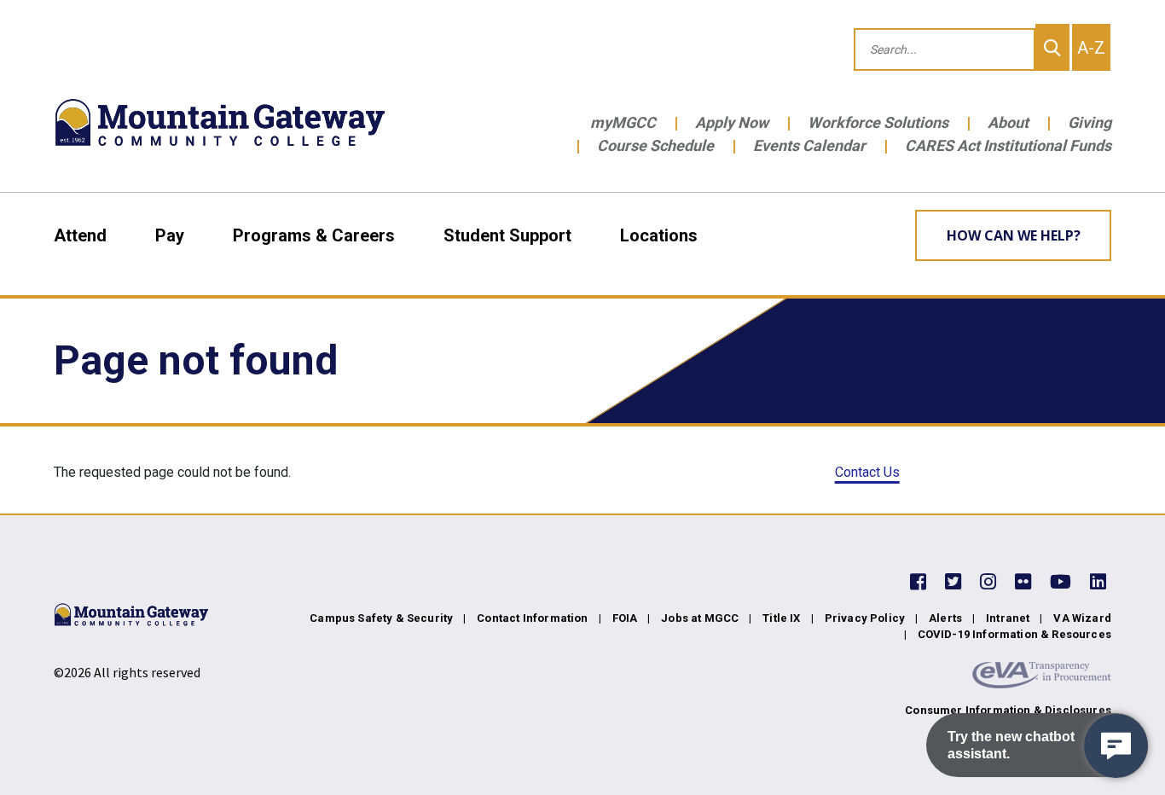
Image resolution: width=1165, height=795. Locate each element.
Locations (659, 235)
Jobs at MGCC (700, 618)
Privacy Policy (865, 618)
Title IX (781, 618)
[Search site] (1052, 47)
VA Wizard (1082, 618)
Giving (1089, 122)
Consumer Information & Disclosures (1008, 710)
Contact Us (867, 472)
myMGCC (623, 122)
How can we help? (1014, 235)
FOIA (625, 618)
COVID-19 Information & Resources (1014, 634)
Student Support (507, 235)
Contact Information (532, 618)
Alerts (945, 618)
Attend (80, 235)
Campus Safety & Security (381, 618)
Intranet (1007, 618)
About (1008, 122)
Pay (169, 235)
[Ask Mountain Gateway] (1116, 746)
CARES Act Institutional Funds (1008, 145)
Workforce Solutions (878, 122)
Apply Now (731, 122)
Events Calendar (809, 145)
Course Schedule (655, 145)
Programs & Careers (314, 235)
